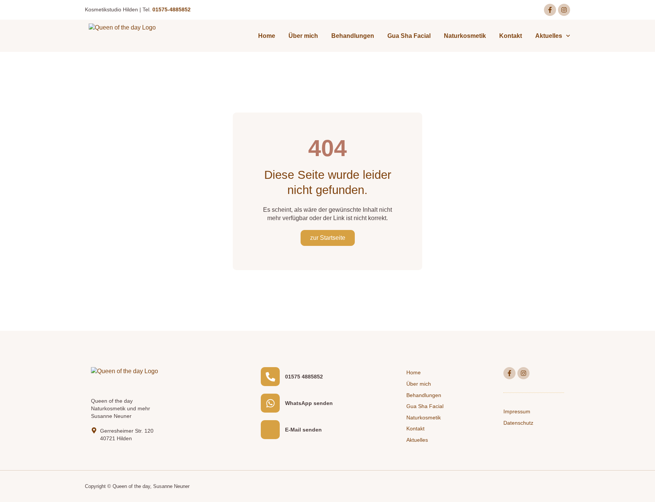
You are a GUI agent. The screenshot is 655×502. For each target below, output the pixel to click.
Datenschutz (518, 423)
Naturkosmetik (465, 36)
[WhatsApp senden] (270, 403)
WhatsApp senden (309, 403)
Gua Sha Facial (409, 36)
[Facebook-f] (550, 10)
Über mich (303, 36)
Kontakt (510, 36)
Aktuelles (548, 36)
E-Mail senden (303, 430)
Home (266, 36)
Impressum (516, 411)
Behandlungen (352, 36)
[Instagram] (564, 10)
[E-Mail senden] (270, 429)
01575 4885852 (304, 377)
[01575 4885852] (270, 376)
